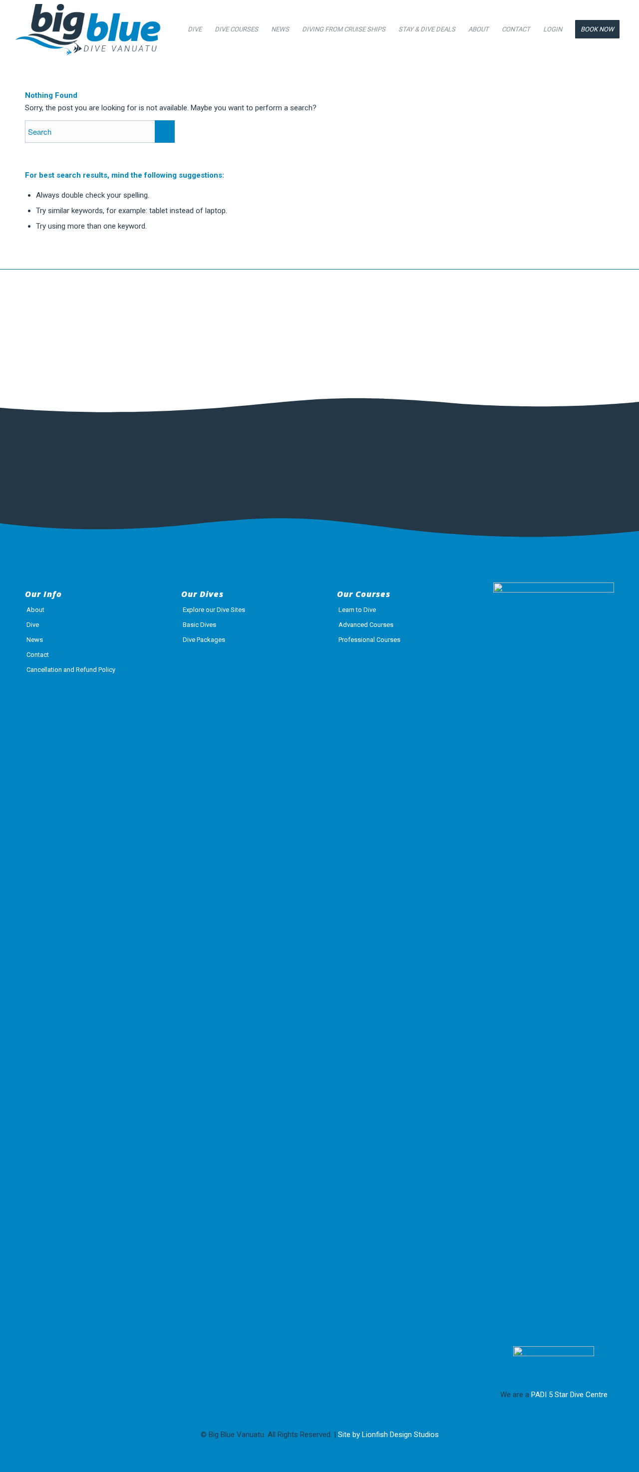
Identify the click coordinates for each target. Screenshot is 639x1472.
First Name (49, 456)
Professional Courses (369, 639)
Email (268, 456)
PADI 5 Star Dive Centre (569, 1394)
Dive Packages (204, 639)
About (35, 609)
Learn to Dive (357, 609)
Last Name (161, 456)
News (34, 639)
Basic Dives (199, 624)
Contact (37, 654)
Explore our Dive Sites (214, 609)
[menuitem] (194, 29)
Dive (32, 624)
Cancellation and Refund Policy (70, 669)
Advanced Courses (365, 624)
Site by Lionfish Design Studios (388, 1434)
